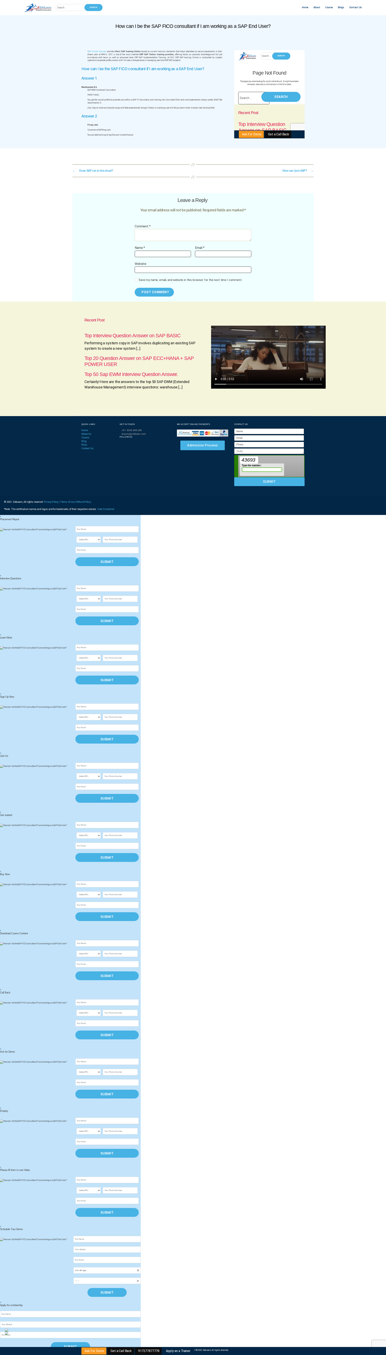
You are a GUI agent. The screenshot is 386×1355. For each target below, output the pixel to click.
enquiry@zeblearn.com (133, 434)
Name (140, 248)
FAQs (84, 444)
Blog (83, 441)
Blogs (341, 7)
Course (329, 7)
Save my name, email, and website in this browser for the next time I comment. (190, 280)
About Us (86, 434)
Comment (143, 226)
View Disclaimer (105, 509)
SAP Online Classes (96, 51)
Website (140, 264)
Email (199, 248)
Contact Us (355, 7)
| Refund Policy (83, 502)
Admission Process (202, 445)
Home (305, 7)
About (316, 7)
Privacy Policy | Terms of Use (59, 502)
